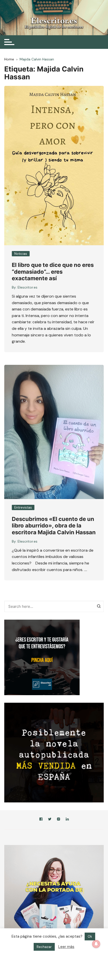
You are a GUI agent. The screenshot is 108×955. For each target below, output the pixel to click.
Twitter (50, 820)
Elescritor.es (27, 287)
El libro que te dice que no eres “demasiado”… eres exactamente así (53, 271)
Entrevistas (23, 507)
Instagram (59, 820)
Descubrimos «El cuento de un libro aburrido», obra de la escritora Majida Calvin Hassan (54, 526)
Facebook (41, 820)
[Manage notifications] (96, 944)
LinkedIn (67, 820)
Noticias (20, 254)
